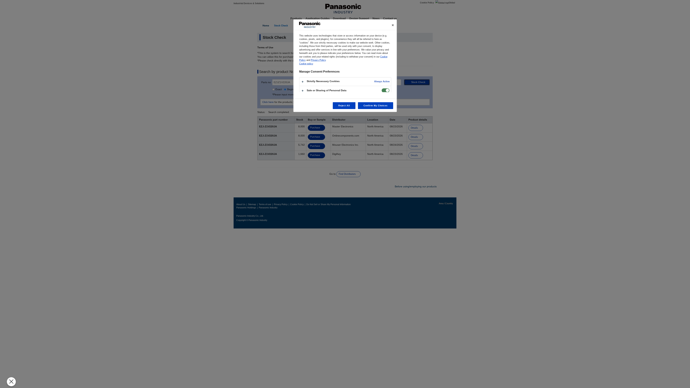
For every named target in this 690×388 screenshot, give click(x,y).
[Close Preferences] (11, 381)
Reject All (344, 105)
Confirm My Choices (375, 105)
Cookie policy (306, 63)
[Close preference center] (393, 25)
